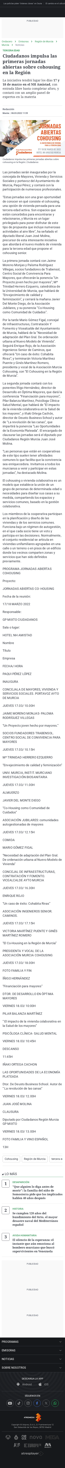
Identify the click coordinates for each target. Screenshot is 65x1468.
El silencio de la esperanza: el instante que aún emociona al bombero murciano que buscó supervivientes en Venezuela (33, 1245)
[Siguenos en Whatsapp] (55, 1403)
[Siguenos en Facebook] (37, 1403)
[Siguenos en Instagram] (28, 1403)
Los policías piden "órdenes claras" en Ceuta (22, 3)
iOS (46, 1384)
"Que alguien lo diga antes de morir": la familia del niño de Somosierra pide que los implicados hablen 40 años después (37, 1192)
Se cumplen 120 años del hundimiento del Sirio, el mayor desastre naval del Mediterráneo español (35, 1219)
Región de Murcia (44, 41)
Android (26, 1384)
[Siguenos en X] (46, 1403)
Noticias (19, 45)
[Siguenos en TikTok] (19, 1403)
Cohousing (11, 1159)
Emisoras (24, 41)
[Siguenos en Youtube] (10, 1403)
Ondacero (7, 41)
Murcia (5, 45)
